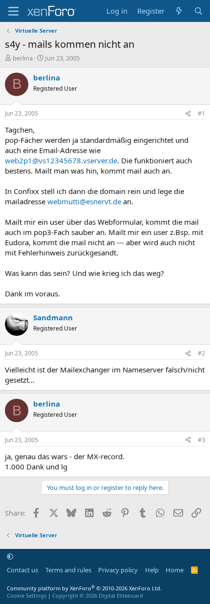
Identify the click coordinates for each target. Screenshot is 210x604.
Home (175, 569)
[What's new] (179, 11)
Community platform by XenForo (84, 588)
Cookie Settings (26, 595)
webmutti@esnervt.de (84, 201)
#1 (201, 113)
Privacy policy (118, 569)
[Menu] (13, 11)
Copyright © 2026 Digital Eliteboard (97, 595)
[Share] (188, 113)
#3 (201, 440)
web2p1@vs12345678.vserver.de (61, 160)
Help (152, 569)
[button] (10, 556)
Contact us (22, 569)
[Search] (198, 11)
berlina (23, 58)
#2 (201, 353)
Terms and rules (68, 569)
